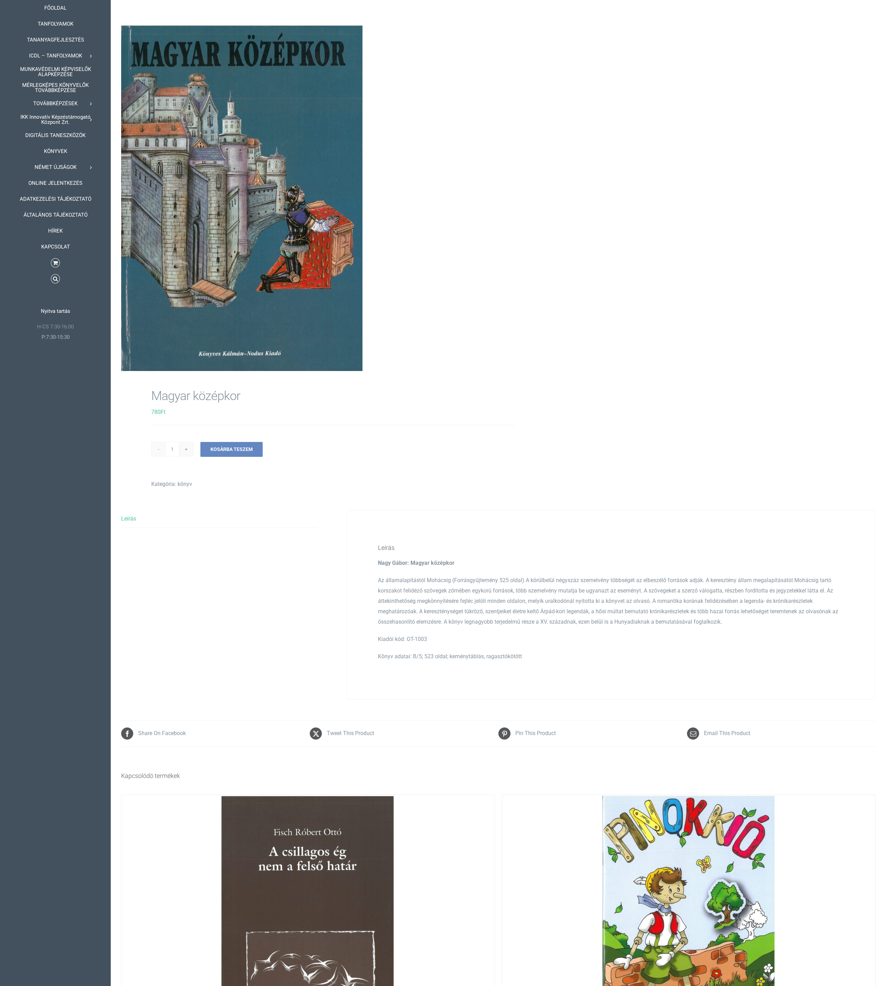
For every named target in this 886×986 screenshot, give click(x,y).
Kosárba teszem (231, 449)
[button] (55, 279)
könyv (185, 484)
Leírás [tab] (128, 518)
